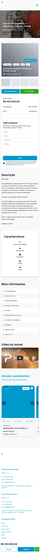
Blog (2, 535)
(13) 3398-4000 (8, 477)
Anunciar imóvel (6, 532)
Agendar (26, 549)
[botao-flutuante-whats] (37, 549)
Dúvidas (9, 549)
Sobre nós (4, 526)
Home (3, 523)
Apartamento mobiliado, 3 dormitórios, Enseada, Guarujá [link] (17, 33)
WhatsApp (30, 91)
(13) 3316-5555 (7, 501)
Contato (3, 538)
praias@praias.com (9, 482)
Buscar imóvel (7, 30)
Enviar (20, 158)
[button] (4, 403)
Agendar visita (12, 91)
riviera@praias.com (9, 507)
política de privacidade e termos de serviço (20, 164)
